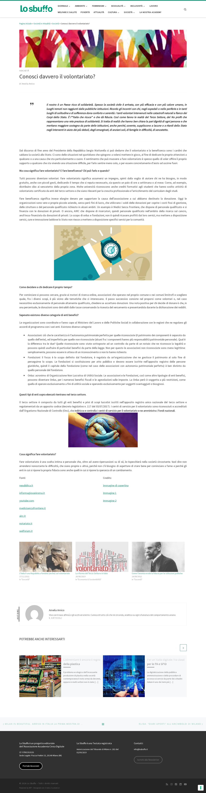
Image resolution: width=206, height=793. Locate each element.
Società (55, 23)
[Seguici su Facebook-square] (176, 784)
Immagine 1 (109, 493)
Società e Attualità (42, 23)
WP (30, 788)
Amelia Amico (28, 84)
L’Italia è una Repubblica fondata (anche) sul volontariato (44, 573)
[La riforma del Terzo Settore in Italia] (102, 557)
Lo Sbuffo (31, 783)
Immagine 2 (109, 500)
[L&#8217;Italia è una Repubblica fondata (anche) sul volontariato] (46, 557)
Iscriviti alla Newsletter (148, 759)
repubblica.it (26, 485)
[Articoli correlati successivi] (183, 647)
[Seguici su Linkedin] (180, 784)
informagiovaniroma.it (32, 493)
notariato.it (25, 523)
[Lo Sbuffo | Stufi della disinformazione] (36, 8)
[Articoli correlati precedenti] (176, 647)
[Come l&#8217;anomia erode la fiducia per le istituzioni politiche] (158, 557)
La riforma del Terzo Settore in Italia (92, 573)
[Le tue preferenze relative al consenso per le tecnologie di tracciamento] (201, 788)
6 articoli (55, 618)
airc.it (22, 516)
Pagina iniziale (25, 23)
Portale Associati (31, 765)
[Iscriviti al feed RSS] (167, 784)
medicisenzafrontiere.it (32, 508)
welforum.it (26, 531)
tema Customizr (53, 788)
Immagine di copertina (115, 485)
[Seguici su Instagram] (171, 784)
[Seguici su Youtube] (185, 784)
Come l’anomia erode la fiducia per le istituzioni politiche (157, 573)
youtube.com (26, 500)
